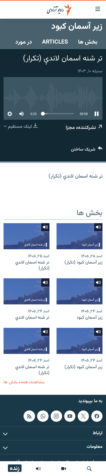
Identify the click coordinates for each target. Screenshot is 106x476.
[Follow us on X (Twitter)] (83, 416)
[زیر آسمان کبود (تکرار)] (79, 236)
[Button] (86, 150)
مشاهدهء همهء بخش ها (24, 382)
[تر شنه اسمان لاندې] (26, 291)
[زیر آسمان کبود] (79, 291)
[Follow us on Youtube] (69, 416)
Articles (55, 42)
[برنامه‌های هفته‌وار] (38, 468)
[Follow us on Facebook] (96, 416)
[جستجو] (89, 468)
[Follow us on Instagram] (56, 416)
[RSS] (29, 416)
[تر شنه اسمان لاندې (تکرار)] (26, 236)
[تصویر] (63, 468)
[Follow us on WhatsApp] (42, 416)
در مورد (23, 42)
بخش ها (87, 42)
